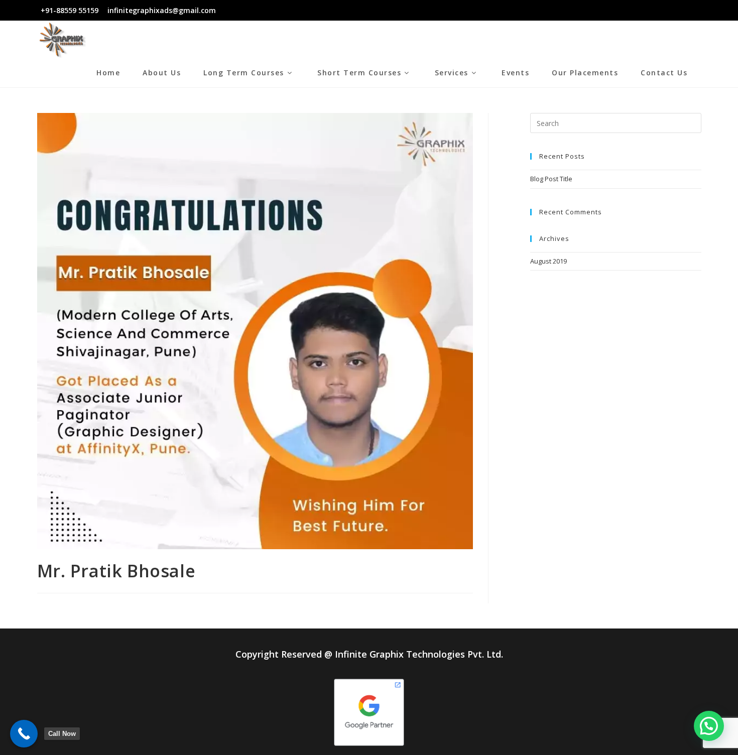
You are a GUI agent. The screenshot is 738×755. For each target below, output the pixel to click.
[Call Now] (24, 733)
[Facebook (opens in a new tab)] (658, 11)
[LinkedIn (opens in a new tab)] (681, 11)
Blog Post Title (551, 178)
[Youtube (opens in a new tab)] (692, 11)
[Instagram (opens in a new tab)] (669, 11)
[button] (709, 726)
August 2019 (548, 261)
